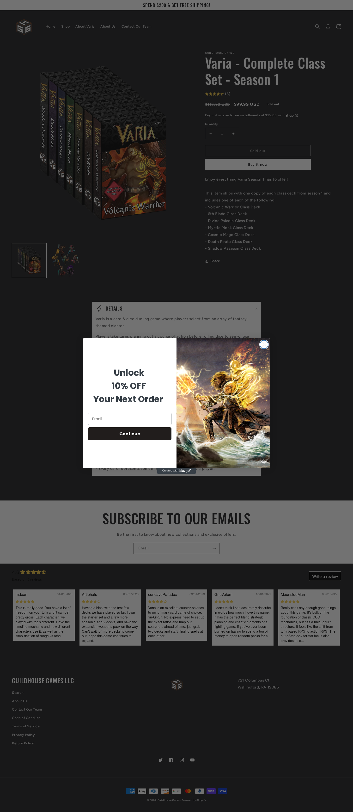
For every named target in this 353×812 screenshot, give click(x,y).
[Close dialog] (264, 344)
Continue (129, 434)
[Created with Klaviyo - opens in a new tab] (176, 471)
